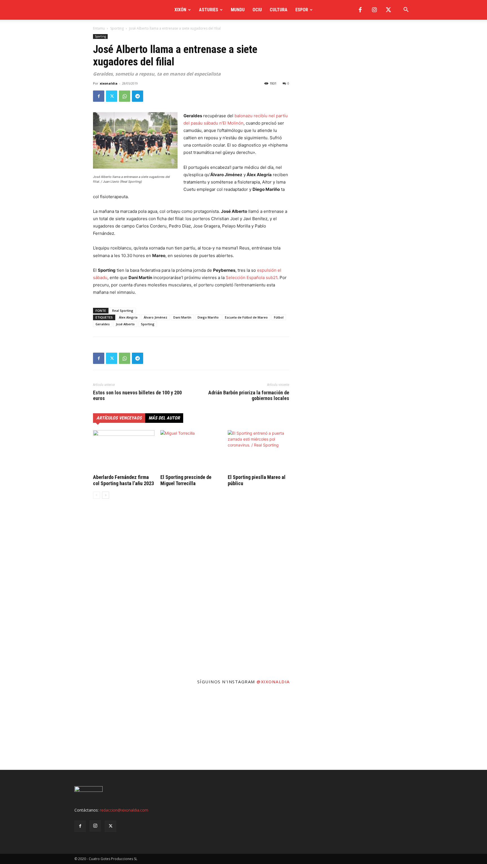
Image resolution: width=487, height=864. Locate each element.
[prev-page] (96, 495)
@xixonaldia (273, 681)
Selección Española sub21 (251, 277)
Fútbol (279, 317)
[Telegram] (137, 96)
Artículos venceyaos (119, 418)
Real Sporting (122, 310)
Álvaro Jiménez (155, 317)
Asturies (208, 9)
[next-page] (105, 495)
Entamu (99, 28)
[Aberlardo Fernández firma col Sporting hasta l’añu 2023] (123, 451)
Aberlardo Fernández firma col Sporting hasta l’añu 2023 (123, 480)
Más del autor (164, 418)
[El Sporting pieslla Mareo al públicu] (258, 451)
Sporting (117, 28)
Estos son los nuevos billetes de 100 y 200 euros (137, 395)
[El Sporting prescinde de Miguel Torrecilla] (191, 451)
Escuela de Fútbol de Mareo (246, 317)
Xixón (180, 9)
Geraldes (103, 324)
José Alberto (125, 324)
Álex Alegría (128, 317)
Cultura (278, 9)
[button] (406, 10)
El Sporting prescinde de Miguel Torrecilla (185, 480)
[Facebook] (360, 10)
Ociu (257, 9)
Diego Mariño (208, 317)
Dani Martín (182, 317)
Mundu (238, 9)
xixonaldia (109, 83)
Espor (301, 9)
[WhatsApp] (124, 96)
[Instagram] (374, 10)
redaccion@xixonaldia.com (124, 810)
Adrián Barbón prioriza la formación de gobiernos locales (248, 395)
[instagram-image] (40, 729)
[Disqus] (191, 588)
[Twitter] (388, 10)
